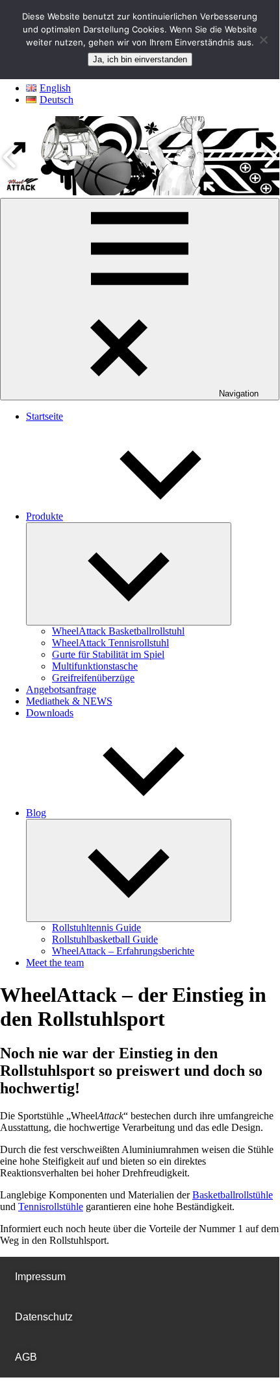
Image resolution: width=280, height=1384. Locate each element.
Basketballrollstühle (232, 1194)
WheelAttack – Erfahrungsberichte (123, 950)
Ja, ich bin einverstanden (140, 59)
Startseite (44, 416)
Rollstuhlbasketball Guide (105, 939)
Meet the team (55, 962)
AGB (26, 1357)
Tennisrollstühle (50, 1206)
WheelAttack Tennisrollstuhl (110, 642)
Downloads (49, 712)
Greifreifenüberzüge (93, 677)
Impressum (40, 1276)
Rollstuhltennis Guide (96, 927)
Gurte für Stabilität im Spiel (108, 654)
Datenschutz (44, 1316)
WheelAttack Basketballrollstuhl (118, 631)
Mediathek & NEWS (69, 701)
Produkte (44, 516)
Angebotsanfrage (61, 689)
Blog (36, 812)
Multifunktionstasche (95, 666)
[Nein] (263, 39)
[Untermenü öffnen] (128, 573)
